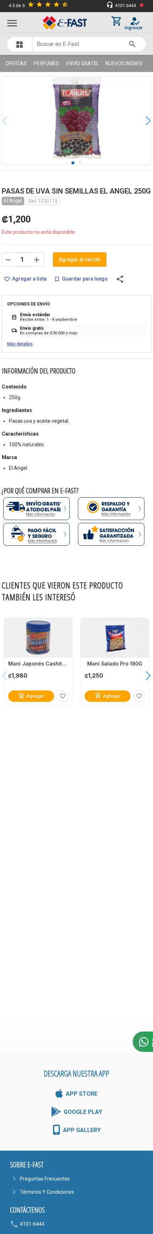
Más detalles (20, 343)
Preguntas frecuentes (45, 1179)
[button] (143, 121)
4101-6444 (32, 1224)
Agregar (31, 696)
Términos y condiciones (47, 1192)
